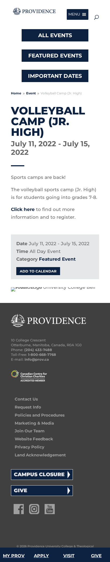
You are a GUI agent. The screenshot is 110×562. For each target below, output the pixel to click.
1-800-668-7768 (42, 354)
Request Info (28, 407)
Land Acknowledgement (40, 454)
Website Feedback (34, 438)
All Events (55, 35)
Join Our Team (30, 430)
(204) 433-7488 (38, 350)
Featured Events (55, 55)
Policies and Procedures (40, 415)
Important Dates (55, 76)
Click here (23, 209)
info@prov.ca (37, 359)
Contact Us (26, 399)
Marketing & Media (34, 423)
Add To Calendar (38, 271)
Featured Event (57, 259)
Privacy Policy (29, 446)
